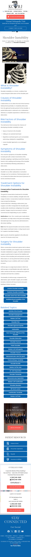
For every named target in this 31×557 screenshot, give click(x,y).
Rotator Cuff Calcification (15, 381)
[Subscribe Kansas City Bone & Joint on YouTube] (22, 531)
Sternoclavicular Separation (15, 378)
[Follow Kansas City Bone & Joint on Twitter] (12, 531)
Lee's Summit (15, 494)
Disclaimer (8, 535)
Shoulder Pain (15, 322)
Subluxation (15, 329)
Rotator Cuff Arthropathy (15, 349)
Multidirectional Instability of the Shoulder (15, 300)
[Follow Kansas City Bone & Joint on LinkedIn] (15, 531)
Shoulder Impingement (15, 314)
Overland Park (16, 467)
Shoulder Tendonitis (15, 374)
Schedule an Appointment (17, 16)
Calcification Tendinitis (15, 392)
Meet (15, 408)
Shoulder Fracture (15, 342)
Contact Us (19, 537)
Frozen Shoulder (15, 345)
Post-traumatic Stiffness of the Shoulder (15, 333)
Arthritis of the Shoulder (15, 311)
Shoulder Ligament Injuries (15, 325)
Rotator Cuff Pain (15, 396)
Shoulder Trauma (15, 352)
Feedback (27, 535)
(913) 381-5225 (8, 11)
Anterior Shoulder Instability (15, 288)
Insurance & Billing (16, 459)
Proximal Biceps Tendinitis (15, 360)
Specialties (11, 41)
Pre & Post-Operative (17, 448)
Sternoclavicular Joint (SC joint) (15, 356)
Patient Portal (18, 11)
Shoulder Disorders (15, 385)
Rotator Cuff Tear (15, 318)
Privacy (15, 535)
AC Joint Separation (15, 370)
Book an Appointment (15, 487)
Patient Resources (15, 437)
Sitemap (21, 535)
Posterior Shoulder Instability (15, 292)
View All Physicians (15, 427)
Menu (13, 31)
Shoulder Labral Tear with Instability (15, 295)
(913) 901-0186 (16, 479)
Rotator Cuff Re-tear (15, 367)
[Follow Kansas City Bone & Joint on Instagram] (19, 531)
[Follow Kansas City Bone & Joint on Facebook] (8, 531)
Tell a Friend (11, 537)
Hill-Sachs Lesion (15, 389)
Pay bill (25, 11)
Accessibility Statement (15, 539)
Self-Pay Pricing (20, 13)
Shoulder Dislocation (16, 338)
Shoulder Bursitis (15, 363)
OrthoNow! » (15, 483)
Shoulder (19, 41)
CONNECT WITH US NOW (15, 28)
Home (4, 41)
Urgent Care (10, 13)
